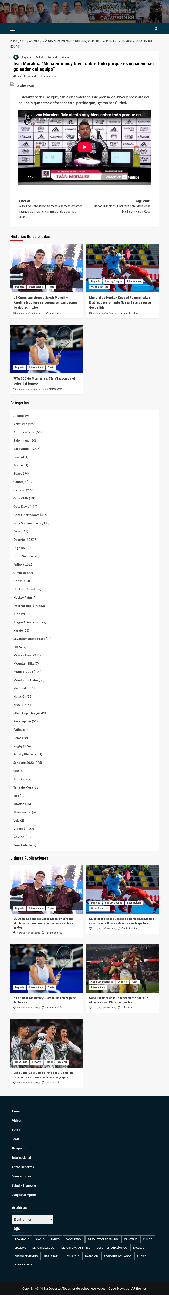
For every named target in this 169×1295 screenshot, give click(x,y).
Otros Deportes (99, 286)
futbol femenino (26, 1256)
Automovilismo (24, 432)
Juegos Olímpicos (25, 622)
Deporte (26, 57)
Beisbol (18, 457)
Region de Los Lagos (117, 1256)
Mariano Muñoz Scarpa (28, 313)
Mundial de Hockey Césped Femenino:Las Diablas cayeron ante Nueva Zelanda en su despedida (120, 302)
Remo (17, 738)
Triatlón (19, 804)
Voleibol (19, 837)
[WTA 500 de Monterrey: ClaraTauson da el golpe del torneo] (46, 349)
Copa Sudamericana (27, 523)
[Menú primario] (19, 28)
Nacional (52, 57)
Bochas (18, 465)
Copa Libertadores (26, 515)
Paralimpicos (22, 721)
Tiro (16, 795)
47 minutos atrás (129, 313)
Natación (19, 696)
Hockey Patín (22, 597)
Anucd (55, 1239)
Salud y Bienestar (25, 754)
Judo (16, 614)
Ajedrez (18, 415)
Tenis (51, 286)
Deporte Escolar (43, 1247)
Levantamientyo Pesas (29, 638)
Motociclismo (23, 655)
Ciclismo (19, 490)
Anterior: (50, 209)
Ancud (40, 1239)
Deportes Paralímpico (112, 1247)
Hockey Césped (113, 281)
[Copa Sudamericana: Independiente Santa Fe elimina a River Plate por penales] (122, 968)
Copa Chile (20, 498)
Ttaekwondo (22, 812)
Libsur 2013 (72, 1256)
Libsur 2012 (51, 1256)
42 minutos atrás (53, 313)
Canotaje (19, 482)
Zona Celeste (22, 845)
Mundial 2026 (23, 672)
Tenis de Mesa (23, 787)
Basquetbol (21, 449)
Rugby (17, 746)
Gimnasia (20, 572)
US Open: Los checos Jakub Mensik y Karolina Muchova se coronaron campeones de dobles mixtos (45, 302)
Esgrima (19, 548)
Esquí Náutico (23, 556)
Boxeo (17, 473)
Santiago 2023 (23, 762)
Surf (16, 771)
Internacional (36, 286)
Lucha (17, 647)
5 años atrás (49, 76)
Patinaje (19, 729)
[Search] (156, 28)
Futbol (39, 57)
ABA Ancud (22, 1239)
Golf (16, 581)
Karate (18, 630)
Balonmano (21, 440)
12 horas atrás (128, 1007)
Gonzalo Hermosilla (27, 76)
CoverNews (116, 1288)
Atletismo (20, 424)
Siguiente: (122, 206)
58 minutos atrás (53, 389)
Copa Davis (21, 506)
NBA (16, 705)
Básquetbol (74, 1239)
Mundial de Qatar (25, 680)
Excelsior (139, 1247)
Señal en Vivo (21, 1176)
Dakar (17, 531)
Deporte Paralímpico (76, 1247)
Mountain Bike (23, 663)
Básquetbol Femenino (103, 1239)
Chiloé (147, 1239)
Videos (65, 57)
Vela (16, 820)
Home (16, 1111)
